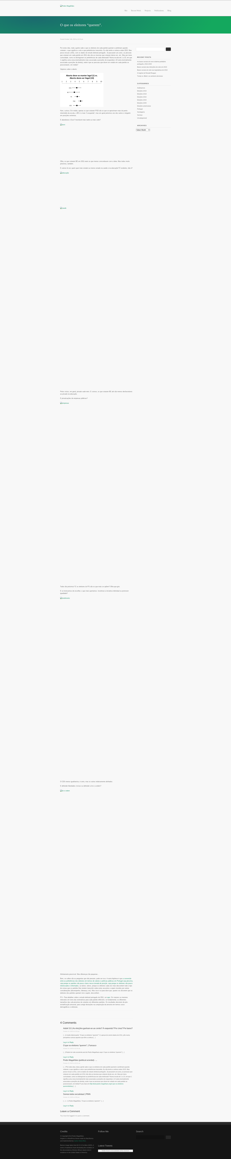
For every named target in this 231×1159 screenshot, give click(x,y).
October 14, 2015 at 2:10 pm (71, 1031)
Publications (158, 10)
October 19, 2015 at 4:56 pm (71, 1097)
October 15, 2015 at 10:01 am (71, 1063)
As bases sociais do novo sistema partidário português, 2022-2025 (151, 63)
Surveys (139, 115)
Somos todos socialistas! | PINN (76, 1094)
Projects (147, 10)
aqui (108, 997)
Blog (169, 10)
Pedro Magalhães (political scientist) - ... (80, 1060)
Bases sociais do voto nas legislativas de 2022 (152, 70)
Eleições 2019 (142, 94)
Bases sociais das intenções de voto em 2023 (152, 67)
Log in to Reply (68, 1042)
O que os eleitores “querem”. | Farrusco (79, 1045)
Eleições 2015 (142, 91)
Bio (125, 10)
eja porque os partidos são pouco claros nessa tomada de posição (84, 983)
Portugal (140, 109)
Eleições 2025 (142, 103)
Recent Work (136, 10)
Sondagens (141, 112)
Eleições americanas (144, 106)
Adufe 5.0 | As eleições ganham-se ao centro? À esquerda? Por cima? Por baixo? (98, 1028)
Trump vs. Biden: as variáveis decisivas (150, 76)
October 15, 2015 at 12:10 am (71, 1048)
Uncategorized (142, 118)
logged (71, 1116)
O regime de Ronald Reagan (146, 73)
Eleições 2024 (142, 100)
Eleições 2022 (142, 97)
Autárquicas (141, 88)
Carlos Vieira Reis (80, 1141)
